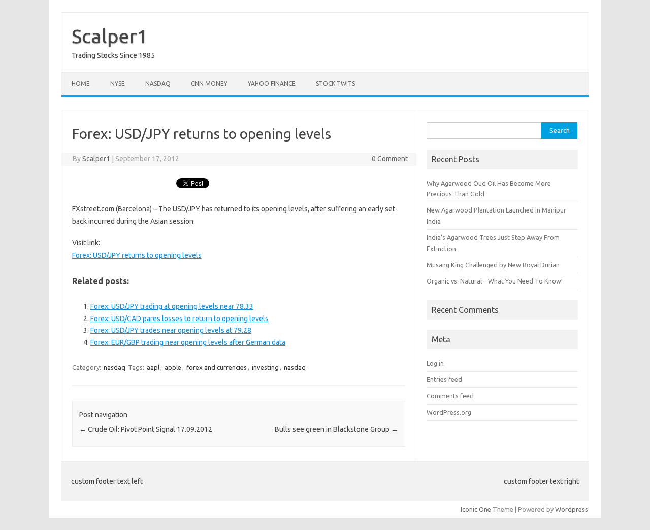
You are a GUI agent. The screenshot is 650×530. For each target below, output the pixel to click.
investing (265, 367)
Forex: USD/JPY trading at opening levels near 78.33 (171, 306)
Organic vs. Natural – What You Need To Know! (495, 281)
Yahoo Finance (272, 83)
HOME (81, 83)
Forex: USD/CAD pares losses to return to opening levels (179, 318)
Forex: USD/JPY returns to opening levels (137, 255)
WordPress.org (449, 412)
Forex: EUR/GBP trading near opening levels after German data (187, 342)
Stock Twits (335, 83)
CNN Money (209, 83)
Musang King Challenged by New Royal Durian (493, 264)
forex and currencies (216, 367)
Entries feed (444, 379)
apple (173, 367)
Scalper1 (110, 36)
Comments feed (450, 395)
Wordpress (571, 509)
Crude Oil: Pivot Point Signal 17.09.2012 (145, 429)
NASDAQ (158, 83)
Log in (435, 363)
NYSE (117, 83)
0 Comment (390, 159)
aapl (153, 367)
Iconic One (476, 509)
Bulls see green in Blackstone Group (336, 429)
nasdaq (114, 367)
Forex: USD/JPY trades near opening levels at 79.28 (170, 330)
